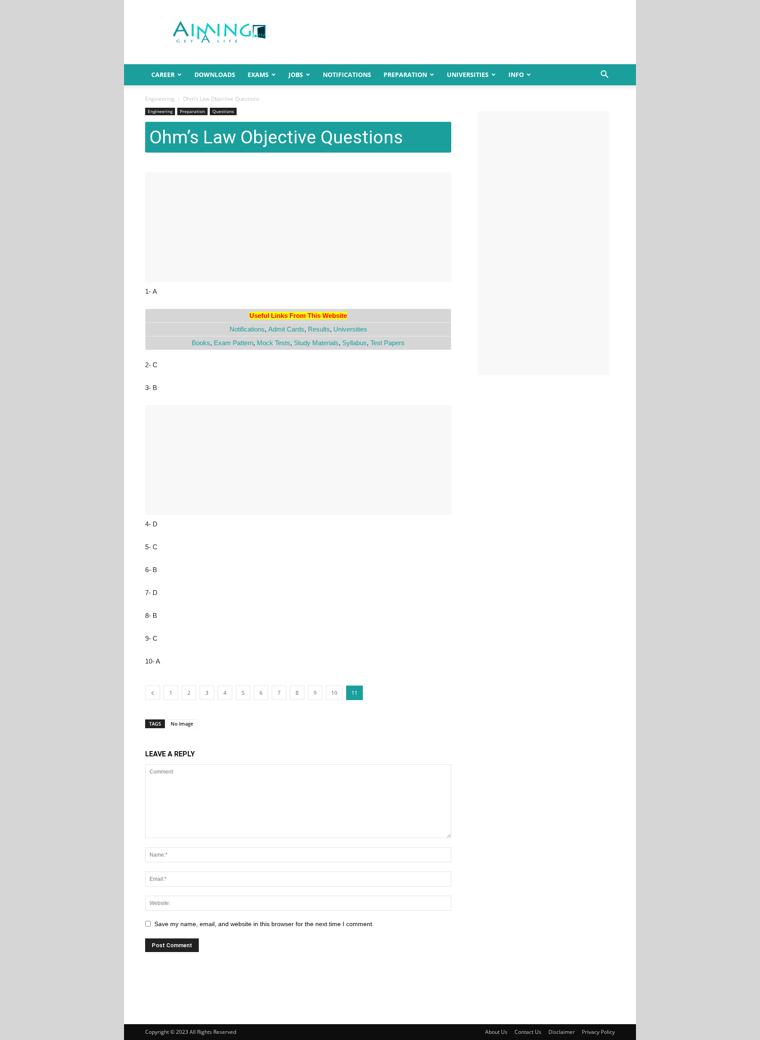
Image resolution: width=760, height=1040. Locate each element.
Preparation (405, 74)
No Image (182, 723)
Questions (223, 111)
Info (516, 74)
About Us (496, 1032)
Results (319, 329)
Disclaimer (561, 1032)
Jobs (296, 74)
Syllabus (354, 343)
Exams (258, 74)
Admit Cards (286, 329)
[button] (604, 75)
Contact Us (528, 1032)
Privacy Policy (598, 1032)
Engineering (160, 98)
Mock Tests (273, 343)
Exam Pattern (233, 343)
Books (201, 343)
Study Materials (316, 343)
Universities (468, 74)
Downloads (214, 74)
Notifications (347, 74)
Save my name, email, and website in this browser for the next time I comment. (264, 923)
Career (163, 74)
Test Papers (387, 343)
